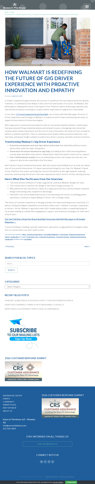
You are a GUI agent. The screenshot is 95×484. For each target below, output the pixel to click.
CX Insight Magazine (51, 234)
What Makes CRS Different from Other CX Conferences (32, 309)
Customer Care (32, 237)
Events (6, 399)
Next (87, 246)
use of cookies (58, 482)
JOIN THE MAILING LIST (47, 444)
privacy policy (52, 477)
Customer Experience (35, 234)
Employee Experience (77, 234)
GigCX (7, 237)
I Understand (71, 482)
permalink (28, 239)
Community (9, 402)
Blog (24, 234)
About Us (7, 411)
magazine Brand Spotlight (32, 114)
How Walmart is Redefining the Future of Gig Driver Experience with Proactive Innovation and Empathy (41, 14)
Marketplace (9, 405)
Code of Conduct (66, 477)
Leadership (14, 237)
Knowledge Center (12, 395)
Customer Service (62, 237)
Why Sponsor (9, 408)
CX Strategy (64, 234)
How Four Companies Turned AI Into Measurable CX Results (34, 305)
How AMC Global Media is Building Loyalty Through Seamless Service (39, 300)
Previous (9, 246)
